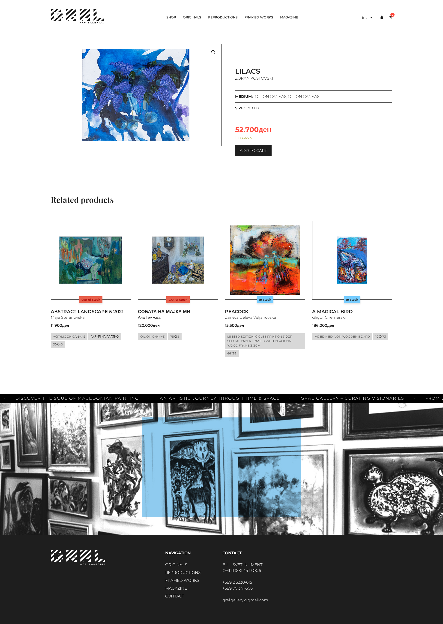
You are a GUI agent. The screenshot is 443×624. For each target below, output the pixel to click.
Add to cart (253, 150)
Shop (171, 17)
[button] (213, 52)
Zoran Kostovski (254, 78)
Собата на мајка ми (164, 311)
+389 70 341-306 (237, 588)
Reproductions (223, 17)
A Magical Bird (332, 311)
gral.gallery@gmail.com (245, 600)
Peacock (236, 311)
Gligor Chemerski (329, 317)
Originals (192, 17)
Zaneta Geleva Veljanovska (250, 317)
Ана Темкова (149, 317)
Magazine (289, 17)
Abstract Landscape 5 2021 (87, 311)
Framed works (259, 17)
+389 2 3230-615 (237, 582)
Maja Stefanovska (68, 317)
